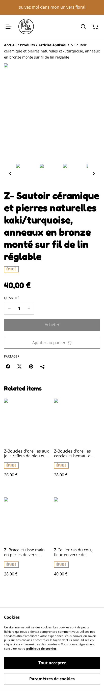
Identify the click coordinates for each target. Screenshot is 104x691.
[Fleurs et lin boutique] (26, 26)
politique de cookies (41, 648)
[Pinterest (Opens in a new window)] (31, 366)
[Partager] (42, 366)
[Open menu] (9, 26)
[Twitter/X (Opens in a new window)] (19, 366)
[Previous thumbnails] (10, 173)
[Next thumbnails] (94, 173)
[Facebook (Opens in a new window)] (8, 366)
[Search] (83, 26)
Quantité (11, 298)
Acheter (52, 324)
